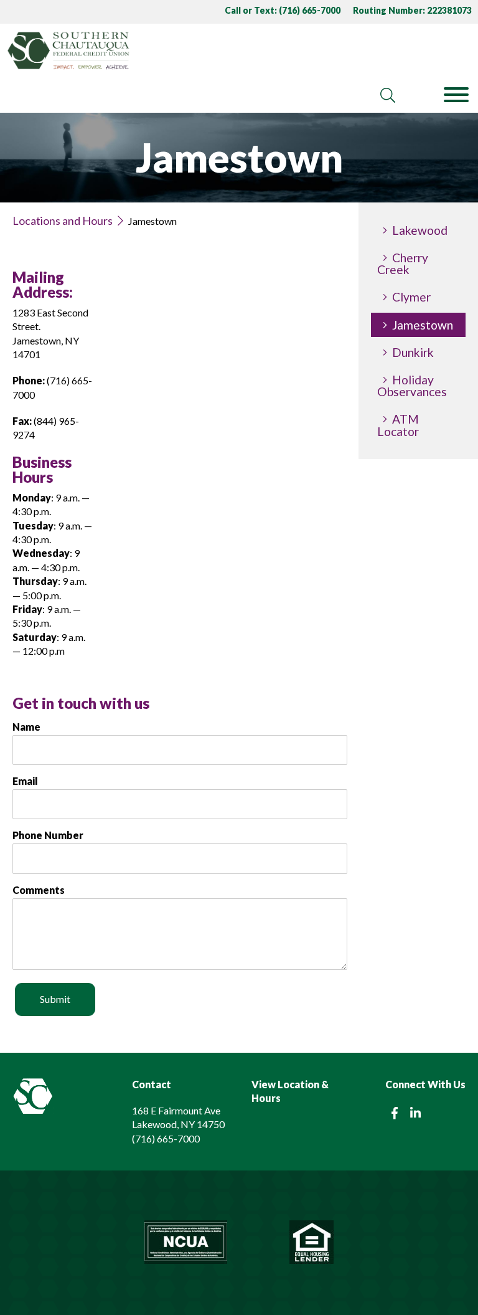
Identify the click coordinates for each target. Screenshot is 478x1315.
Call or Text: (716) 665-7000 (282, 10)
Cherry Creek (402, 263)
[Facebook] (394, 1113)
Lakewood (420, 230)
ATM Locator (398, 425)
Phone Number (47, 835)
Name (26, 727)
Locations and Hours (62, 220)
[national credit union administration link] (185, 1242)
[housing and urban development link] (311, 1242)
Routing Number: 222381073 (412, 10)
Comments (38, 890)
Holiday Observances (412, 386)
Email (25, 781)
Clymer (411, 297)
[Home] (179, 51)
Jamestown (422, 325)
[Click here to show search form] (388, 95)
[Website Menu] (456, 95)
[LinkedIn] (415, 1113)
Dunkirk (413, 352)
